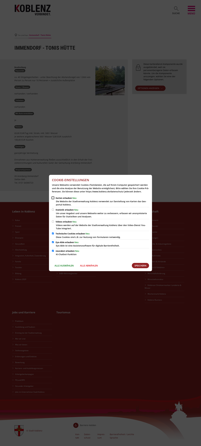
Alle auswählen (64, 265)
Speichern (140, 265)
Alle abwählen (89, 265)
